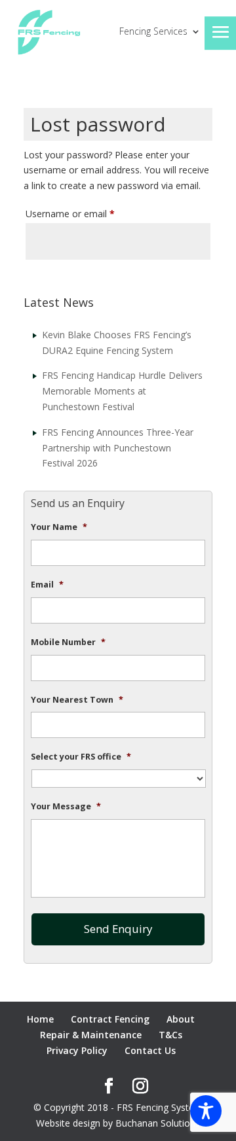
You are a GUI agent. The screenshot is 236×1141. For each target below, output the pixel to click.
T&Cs (170, 1034)
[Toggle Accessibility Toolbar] (206, 1111)
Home (40, 1019)
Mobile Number (68, 642)
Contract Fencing (110, 1019)
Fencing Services (153, 32)
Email (47, 585)
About (181, 1019)
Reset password (77, 279)
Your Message (66, 806)
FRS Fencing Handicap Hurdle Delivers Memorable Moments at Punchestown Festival (122, 391)
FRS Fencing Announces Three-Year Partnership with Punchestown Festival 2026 (117, 448)
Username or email (88, 213)
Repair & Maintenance (91, 1034)
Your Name (59, 527)
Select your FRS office (81, 757)
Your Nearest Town (77, 700)
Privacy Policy (77, 1050)
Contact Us (150, 1050)
